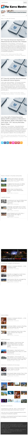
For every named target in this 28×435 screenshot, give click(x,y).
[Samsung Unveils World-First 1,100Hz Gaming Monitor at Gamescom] (4, 400)
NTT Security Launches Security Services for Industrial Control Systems (13, 79)
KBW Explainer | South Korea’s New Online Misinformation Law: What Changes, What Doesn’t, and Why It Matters (15, 344)
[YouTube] (16, 143)
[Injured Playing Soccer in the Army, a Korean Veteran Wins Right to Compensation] (3, 214)
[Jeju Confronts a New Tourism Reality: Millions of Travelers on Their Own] (4, 393)
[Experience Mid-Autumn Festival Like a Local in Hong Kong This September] (11, 384)
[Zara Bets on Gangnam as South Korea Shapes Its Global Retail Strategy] (3, 275)
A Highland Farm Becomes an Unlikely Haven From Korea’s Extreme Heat (16, 184)
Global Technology (21, 135)
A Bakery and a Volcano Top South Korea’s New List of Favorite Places (15, 179)
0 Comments (16, 181)
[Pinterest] (18, 143)
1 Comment (17, 360)
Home (2, 18)
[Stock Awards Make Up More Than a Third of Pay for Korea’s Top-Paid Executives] (3, 374)
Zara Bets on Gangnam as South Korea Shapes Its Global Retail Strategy (16, 274)
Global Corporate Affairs (14, 54)
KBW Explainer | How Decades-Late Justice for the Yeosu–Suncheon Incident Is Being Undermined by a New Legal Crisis (17, 358)
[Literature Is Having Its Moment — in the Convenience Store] (3, 269)
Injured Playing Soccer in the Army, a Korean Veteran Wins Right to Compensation (15, 215)
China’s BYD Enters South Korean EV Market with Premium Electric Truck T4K (13, 409)
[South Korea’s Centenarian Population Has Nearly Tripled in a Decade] (3, 369)
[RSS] (21, 143)
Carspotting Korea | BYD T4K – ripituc (8, 408)
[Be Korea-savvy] (14, 6)
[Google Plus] (10, 143)
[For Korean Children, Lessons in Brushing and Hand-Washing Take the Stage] (3, 327)
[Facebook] (5, 143)
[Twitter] (2, 143)
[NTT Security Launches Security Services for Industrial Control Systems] (14, 67)
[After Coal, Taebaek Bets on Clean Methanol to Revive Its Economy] (24, 401)
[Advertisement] (14, 160)
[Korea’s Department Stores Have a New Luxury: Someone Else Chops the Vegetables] (3, 332)
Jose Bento (3, 416)
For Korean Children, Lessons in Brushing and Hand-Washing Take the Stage (16, 326)
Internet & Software (10, 55)
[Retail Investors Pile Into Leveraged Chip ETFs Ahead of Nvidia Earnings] (3, 280)
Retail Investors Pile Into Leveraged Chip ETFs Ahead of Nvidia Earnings (16, 280)
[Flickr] (13, 143)
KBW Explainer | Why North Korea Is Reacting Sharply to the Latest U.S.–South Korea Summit (16, 351)
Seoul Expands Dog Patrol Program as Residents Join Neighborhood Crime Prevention (14, 417)
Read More (23, 55)
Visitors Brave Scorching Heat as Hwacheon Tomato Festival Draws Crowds (15, 190)
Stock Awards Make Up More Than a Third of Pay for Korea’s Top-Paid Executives (17, 374)
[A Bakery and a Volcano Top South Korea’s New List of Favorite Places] (3, 180)
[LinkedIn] (8, 143)
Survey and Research (13, 136)
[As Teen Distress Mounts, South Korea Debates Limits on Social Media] (11, 392)
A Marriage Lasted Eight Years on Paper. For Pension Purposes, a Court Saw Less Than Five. (16, 208)
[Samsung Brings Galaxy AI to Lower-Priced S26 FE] (11, 400)
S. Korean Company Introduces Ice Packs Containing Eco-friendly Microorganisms (13, 413)
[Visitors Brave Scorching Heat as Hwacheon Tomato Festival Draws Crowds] (3, 190)
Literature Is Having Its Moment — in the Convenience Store (16, 266)
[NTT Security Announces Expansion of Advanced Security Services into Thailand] (14, 29)
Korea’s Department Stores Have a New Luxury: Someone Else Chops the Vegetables (16, 333)
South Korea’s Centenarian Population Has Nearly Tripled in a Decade (17, 368)
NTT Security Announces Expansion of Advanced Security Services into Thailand (13, 40)
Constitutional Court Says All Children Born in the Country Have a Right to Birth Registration (17, 202)
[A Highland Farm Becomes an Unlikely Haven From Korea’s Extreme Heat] (3, 184)
